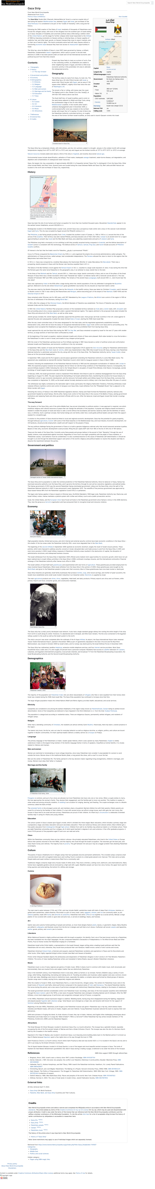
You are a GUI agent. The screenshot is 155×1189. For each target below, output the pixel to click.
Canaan (103, 237)
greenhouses (57, 565)
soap (84, 573)
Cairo (91, 985)
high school (65, 827)
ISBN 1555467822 (109, 1075)
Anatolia (102, 242)
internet (97, 647)
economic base (41, 44)
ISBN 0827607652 (101, 1078)
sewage (86, 157)
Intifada (88, 36)
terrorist (48, 502)
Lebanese (54, 1001)
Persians (90, 256)
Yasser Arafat (115, 352)
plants (94, 925)
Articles (30, 3)
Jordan (121, 363)
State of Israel (75, 319)
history (40, 1119)
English (110, 741)
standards (32, 1110)
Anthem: (108, 39)
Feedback (46, 3)
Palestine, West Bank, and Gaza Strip (42, 1093)
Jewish (106, 309)
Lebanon (104, 239)
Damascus (100, 985)
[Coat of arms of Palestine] (118, 29)
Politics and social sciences (39, 1153)
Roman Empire (66, 268)
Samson (80, 245)
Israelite (30, 247)
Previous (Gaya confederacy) (36, 16)
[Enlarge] (86, 143)
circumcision (104, 812)
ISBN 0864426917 (36, 1066)
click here (86, 1114)
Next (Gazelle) (123, 16)
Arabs (45, 283)
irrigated (75, 154)
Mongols (73, 291)
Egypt (65, 21)
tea (93, 915)
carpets (113, 927)
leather (30, 929)
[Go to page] (152, 3)
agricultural (38, 578)
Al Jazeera (120, 650)
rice (101, 912)
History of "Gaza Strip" (38, 1137)
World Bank (31, 569)
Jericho (61, 350)
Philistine (121, 245)
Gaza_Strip (34, 1122)
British (99, 297)
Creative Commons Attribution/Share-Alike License (35, 1173)
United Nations (37, 36)
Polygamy (31, 798)
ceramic (49, 929)
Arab (97, 309)
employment (74, 44)
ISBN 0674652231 (114, 1069)
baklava (30, 915)
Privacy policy (12, 1164)
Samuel (85, 245)
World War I (64, 299)
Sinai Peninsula (33, 24)
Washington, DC (59, 86)
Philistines (34, 234)
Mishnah (43, 273)
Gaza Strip (33, 1090)
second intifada (47, 547)
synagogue (92, 278)
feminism (31, 1003)
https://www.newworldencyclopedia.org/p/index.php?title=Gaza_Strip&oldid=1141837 (67, 1145)
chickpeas (111, 910)
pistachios (66, 915)
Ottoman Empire (33, 294)
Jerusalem (120, 309)
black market (40, 993)
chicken (94, 912)
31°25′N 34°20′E (111, 69)
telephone (58, 647)
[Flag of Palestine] (100, 29)
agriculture (43, 421)
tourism (50, 421)
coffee (87, 915)
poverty (67, 844)
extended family (36, 808)
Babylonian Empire (56, 254)
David (101, 245)
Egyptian (44, 1001)
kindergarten (50, 827)
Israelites (40, 237)
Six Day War (72, 330)
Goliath (30, 245)
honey (49, 915)
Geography (34, 1149)
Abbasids (70, 289)
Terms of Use (80, 1173)
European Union (55, 500)
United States (113, 839)
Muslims (90, 725)
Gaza (41, 14)
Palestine (95, 709)
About (38, 3)
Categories (31, 1147)
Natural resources (34, 154)
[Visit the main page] (13, 3)
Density (97, 102)
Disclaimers (12, 1168)
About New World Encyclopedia (12, 1166)
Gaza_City (34, 1120)
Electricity (88, 575)
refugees (88, 695)
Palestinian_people (37, 1125)
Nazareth (42, 985)
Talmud (54, 273)
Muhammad (58, 286)
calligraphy (40, 927)
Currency (97, 106)
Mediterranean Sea (49, 21)
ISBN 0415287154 (89, 1057)
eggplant (87, 912)
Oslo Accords (97, 348)
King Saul (92, 245)
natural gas (100, 154)
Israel (72, 21)
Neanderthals (111, 223)
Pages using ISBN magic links (40, 1159)
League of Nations (87, 297)
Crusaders (112, 289)
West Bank (53, 313)
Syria (37, 231)
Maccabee (106, 262)
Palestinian (55, 695)
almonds (57, 915)
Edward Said (46, 951)
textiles (79, 573)
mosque (91, 732)
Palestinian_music (37, 1130)
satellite (106, 650)
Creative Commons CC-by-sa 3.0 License (74, 1110)
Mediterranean (57, 105)
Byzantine (118, 283)
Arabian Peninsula (111, 711)
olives (54, 578)
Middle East (34, 1151)
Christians (56, 725)
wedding (62, 802)
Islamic (48, 52)
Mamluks (110, 291)
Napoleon (47, 1037)
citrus (58, 578)
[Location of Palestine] (110, 53)
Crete (63, 234)
